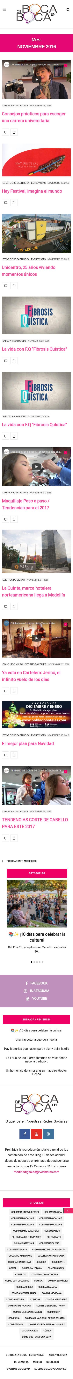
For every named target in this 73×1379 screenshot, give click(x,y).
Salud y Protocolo (14, 341)
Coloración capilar (19, 1262)
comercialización (32, 1268)
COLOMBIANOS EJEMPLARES (26, 1237)
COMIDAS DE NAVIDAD (19, 1306)
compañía (13, 1318)
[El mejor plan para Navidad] (36, 715)
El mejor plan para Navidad (28, 743)
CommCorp (53, 1312)
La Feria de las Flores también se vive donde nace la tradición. (36, 1059)
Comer (13, 1268)
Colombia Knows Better (25, 1212)
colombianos (52, 1231)
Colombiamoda (53, 1212)
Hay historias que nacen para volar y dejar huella (36, 1049)
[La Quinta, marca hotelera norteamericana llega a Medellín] (36, 551)
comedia (41, 1262)
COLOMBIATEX (54, 1237)
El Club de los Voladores (50, 1368)
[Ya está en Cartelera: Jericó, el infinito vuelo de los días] (36, 638)
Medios (37, 1362)
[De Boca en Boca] (36, 31)
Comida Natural (15, 1299)
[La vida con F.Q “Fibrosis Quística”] (36, 315)
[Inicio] (68, 1210)
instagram (39, 991)
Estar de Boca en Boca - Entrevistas (24, 183)
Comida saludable (56, 1299)
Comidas (35, 1299)
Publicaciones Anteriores (21, 861)
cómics (47, 1330)
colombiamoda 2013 (50, 1218)
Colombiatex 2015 (49, 1243)
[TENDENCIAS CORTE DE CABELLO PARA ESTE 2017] (36, 785)
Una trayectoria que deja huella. (36, 1039)
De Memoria (21, 1362)
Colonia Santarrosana (51, 1256)
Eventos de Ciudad (14, 580)
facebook (39, 983)
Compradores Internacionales (47, 1324)
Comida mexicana (52, 1293)
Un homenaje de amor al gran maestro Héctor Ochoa (36, 1072)
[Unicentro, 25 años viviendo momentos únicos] (36, 233)
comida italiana (47, 1287)
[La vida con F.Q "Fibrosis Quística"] (36, 391)
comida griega (24, 1287)
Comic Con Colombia (17, 1281)
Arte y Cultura (58, 1355)
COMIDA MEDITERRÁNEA (23, 1293)
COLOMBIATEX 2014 (24, 1243)
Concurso (52, 1362)
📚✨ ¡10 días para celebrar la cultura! (36, 1030)
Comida (38, 1281)
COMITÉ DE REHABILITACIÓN (50, 1306)
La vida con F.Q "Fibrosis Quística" (34, 424)
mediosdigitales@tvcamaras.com (36, 1172)
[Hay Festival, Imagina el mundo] (36, 159)
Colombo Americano (20, 1256)
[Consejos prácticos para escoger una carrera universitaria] (36, 79)
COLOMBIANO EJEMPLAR (26, 1231)
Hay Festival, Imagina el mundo (32, 191)
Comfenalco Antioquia (45, 1274)
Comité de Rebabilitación (27, 1312)
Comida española (58, 1281)
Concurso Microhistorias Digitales (24, 664)
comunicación (30, 1330)
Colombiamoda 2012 (22, 1218)
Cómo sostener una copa (36, 1337)
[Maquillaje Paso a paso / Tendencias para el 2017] (36, 466)
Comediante (58, 1262)
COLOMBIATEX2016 (17, 1249)
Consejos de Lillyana (15, 105)
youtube (39, 998)
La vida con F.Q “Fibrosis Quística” (34, 349)
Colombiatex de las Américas (49, 1249)
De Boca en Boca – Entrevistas (25, 1355)
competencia (15, 1324)
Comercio (20, 1274)
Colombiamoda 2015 (50, 1224)
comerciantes (56, 1268)
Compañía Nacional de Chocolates (45, 1318)
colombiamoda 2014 (22, 1224)
